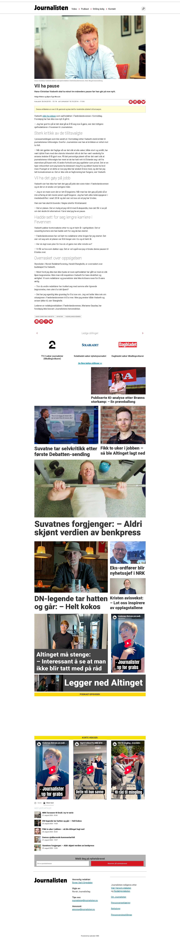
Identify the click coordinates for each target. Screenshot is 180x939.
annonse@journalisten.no (83, 909)
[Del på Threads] (139, 102)
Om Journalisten (118, 897)
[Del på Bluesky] (143, 102)
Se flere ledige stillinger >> (90, 363)
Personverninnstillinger (121, 915)
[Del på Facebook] (131, 102)
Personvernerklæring (120, 902)
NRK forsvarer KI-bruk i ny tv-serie (57, 813)
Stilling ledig (98, 9)
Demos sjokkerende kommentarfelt (58, 837)
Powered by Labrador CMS (90, 936)
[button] (37, 333)
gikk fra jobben (49, 116)
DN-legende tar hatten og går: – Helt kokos (62, 821)
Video (74, 9)
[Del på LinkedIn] (135, 102)
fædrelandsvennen (73, 316)
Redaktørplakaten (122, 891)
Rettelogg (115, 908)
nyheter (60, 316)
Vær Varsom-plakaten (121, 888)
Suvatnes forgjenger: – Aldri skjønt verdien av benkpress (68, 845)
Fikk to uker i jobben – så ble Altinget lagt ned (63, 829)
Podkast (85, 9)
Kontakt (112, 9)
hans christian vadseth (45, 316)
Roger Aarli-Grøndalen (82, 882)
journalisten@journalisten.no (85, 900)
